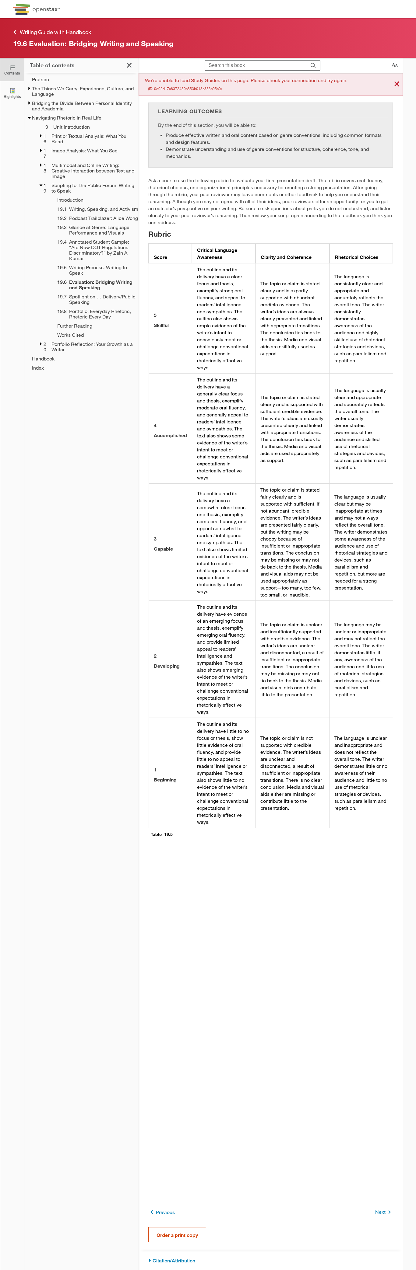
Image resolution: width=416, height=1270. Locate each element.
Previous (165, 1212)
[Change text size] (394, 65)
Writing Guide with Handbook (55, 32)
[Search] (313, 65)
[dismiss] (397, 84)
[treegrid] (81, 224)
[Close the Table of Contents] (129, 65)
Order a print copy (177, 1235)
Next (380, 1212)
